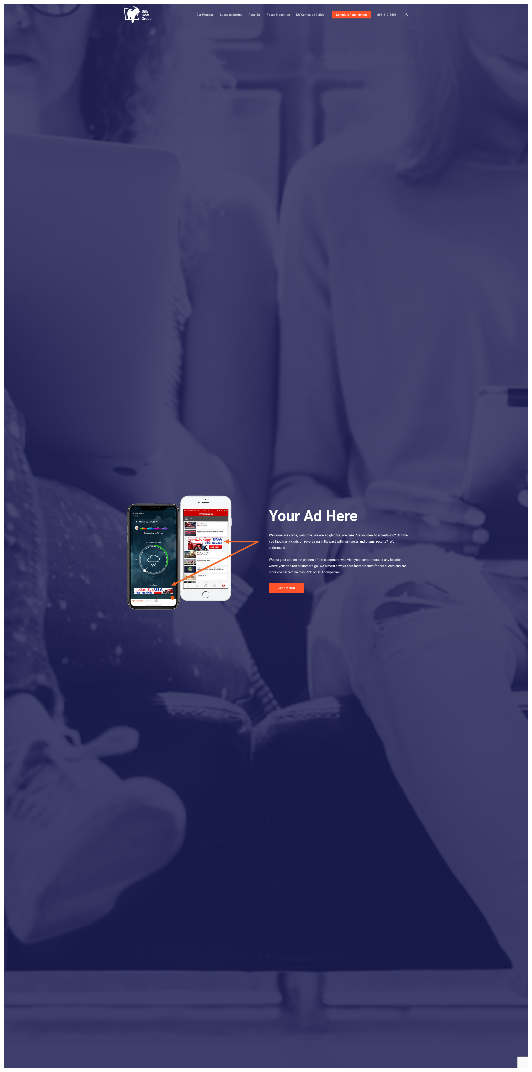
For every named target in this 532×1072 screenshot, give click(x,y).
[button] (286, 588)
